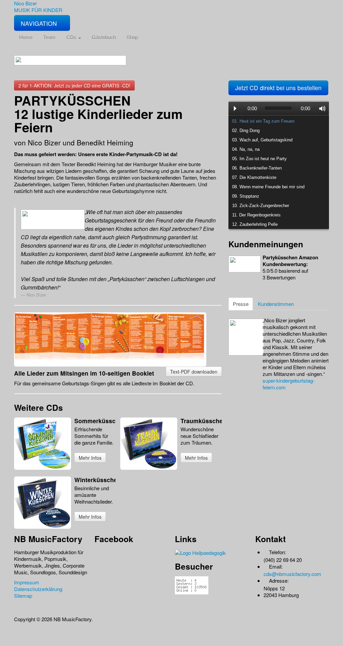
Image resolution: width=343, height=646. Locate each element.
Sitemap (23, 595)
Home (25, 37)
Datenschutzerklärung (38, 588)
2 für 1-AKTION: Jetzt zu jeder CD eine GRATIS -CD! (74, 85)
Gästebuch (104, 37)
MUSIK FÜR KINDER (38, 9)
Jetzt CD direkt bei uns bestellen (278, 87)
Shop (132, 37)
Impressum (26, 582)
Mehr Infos (90, 457)
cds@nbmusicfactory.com (292, 573)
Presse (241, 303)
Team (49, 37)
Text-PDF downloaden (193, 371)
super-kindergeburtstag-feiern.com (289, 384)
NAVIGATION (40, 23)
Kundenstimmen (276, 303)
